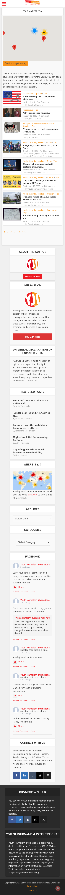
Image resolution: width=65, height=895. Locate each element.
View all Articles (32, 276)
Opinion (38, 93)
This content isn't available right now (32, 617)
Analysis (26, 123)
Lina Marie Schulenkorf (32, 156)
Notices (50, 177)
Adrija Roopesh (22, 443)
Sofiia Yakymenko (22, 406)
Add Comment (43, 102)
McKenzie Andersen (23, 418)
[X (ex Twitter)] (47, 775)
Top (45, 93)
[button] (14, 48)
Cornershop (32, 886)
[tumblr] (32, 775)
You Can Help (32, 336)
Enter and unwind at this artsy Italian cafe (30, 402)
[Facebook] (16, 775)
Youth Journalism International (40, 189)
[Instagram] (40, 775)
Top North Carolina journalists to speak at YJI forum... (39, 181)
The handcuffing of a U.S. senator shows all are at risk (39, 198)
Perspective (28, 110)
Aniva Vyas (47, 156)
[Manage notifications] (57, 888)
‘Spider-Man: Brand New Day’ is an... (31, 414)
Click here (32, 494)
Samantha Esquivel (51, 153)
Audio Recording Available (43, 123)
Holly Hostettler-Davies (37, 172)
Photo (21, 587)
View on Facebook (20, 592)
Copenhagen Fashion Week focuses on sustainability (29, 451)
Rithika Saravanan (35, 205)
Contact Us (32, 890)
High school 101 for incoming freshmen (30, 439)
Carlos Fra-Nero (34, 119)
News (49, 142)
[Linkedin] (24, 775)
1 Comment (44, 116)
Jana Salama (33, 137)
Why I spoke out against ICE (36, 113)
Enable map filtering (15, 63)
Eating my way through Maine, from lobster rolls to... (30, 426)
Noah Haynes (21, 455)
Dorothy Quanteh (35, 105)
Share (33, 592)
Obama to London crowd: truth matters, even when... (38, 165)
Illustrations (28, 93)
